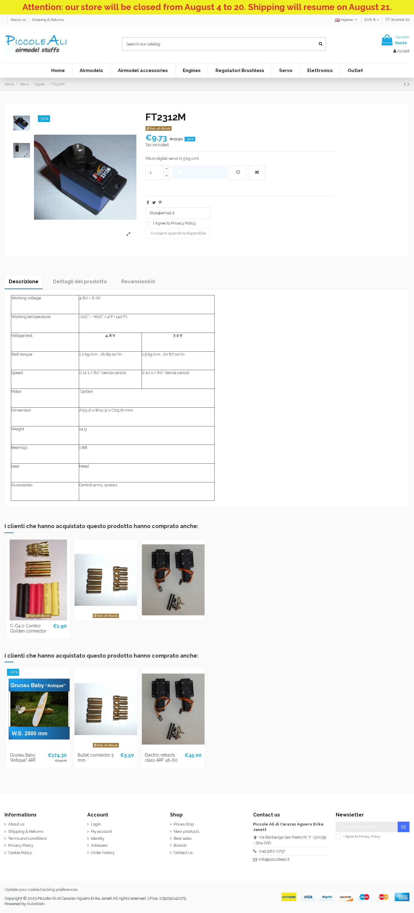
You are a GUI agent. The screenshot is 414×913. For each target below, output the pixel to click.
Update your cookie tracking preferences (41, 889)
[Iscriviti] (403, 827)
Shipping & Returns (48, 20)
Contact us (183, 852)
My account (101, 831)
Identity (97, 838)
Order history (103, 852)
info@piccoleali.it (274, 859)
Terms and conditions (27, 838)
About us (19, 20)
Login (96, 824)
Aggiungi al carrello (204, 172)
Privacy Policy (183, 223)
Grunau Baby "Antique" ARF (23, 758)
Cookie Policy (20, 852)
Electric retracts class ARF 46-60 (161, 758)
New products (186, 831)
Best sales (183, 838)
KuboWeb (36, 904)
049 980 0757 (272, 851)
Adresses (99, 845)
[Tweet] (154, 202)
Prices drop (184, 824)
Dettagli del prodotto (80, 281)
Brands (180, 845)
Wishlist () (399, 20)
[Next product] (408, 84)
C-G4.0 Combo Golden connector (28, 628)
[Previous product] (405, 84)
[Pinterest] (160, 202)
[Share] (148, 202)
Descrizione (23, 281)
